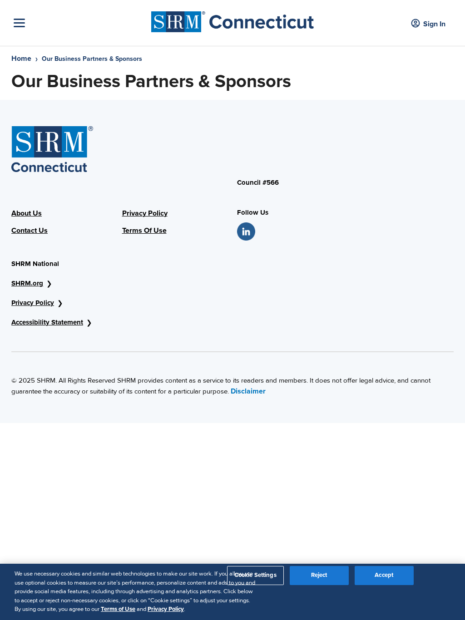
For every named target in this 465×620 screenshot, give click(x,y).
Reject (319, 575)
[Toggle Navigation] (80, 23)
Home (21, 58)
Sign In (434, 24)
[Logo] (232, 19)
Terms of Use (118, 609)
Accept (384, 575)
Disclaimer (248, 391)
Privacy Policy (145, 213)
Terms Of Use (144, 230)
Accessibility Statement (47, 322)
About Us (26, 213)
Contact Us (29, 230)
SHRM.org (27, 283)
